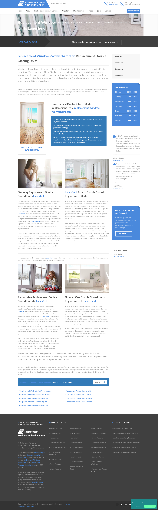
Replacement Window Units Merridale (79, 398)
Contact (108, 11)
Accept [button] (150, 506)
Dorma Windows (77, 447)
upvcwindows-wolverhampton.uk (124, 452)
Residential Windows (57, 443)
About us (118, 57)
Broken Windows (77, 462)
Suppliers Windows (98, 457)
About (28, 11)
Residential (119, 69)
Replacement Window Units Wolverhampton (36, 391)
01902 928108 (113, 4)
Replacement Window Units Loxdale (78, 395)
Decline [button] (138, 506)
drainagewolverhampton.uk (122, 428)
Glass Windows (55, 459)
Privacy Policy (30, 506)
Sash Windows (55, 433)
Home (20, 11)
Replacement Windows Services (46, 11)
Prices (90, 11)
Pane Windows (76, 428)
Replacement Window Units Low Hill (78, 391)
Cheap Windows (76, 452)
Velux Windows (76, 443)
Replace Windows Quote (77, 467)
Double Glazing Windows (55, 453)
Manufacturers (78, 11)
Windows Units (76, 457)
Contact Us (99, 382)
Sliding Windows (97, 452)
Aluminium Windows (99, 433)
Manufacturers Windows (96, 463)
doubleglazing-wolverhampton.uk (124, 447)
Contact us (119, 75)
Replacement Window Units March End (34, 398)
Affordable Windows (99, 447)
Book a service (133, 11)
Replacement (54, 438)
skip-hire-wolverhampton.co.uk (124, 438)
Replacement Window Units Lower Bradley (35, 395)
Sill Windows (75, 433)
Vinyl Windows (97, 428)
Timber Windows (56, 428)
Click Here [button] (144, 502)
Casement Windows (99, 443)
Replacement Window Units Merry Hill (34, 402)
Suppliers (66, 11)
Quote (99, 11)
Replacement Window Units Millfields (79, 402)
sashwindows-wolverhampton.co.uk (125, 433)
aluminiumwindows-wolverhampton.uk (126, 443)
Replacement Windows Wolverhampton (34, 405)
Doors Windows (55, 464)
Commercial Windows (58, 447)
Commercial (119, 63)
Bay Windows (76, 438)
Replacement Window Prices (99, 470)
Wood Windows (97, 438)
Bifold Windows (55, 469)
